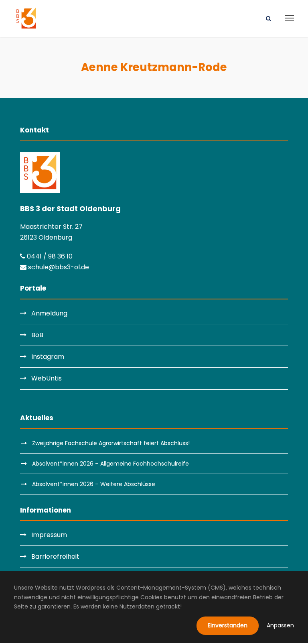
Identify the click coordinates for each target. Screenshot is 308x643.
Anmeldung (49, 313)
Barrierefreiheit (55, 556)
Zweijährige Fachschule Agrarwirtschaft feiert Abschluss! (111, 443)
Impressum (49, 534)
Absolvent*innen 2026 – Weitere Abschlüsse (93, 484)
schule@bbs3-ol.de (57, 267)
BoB (37, 335)
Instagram (47, 356)
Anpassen (280, 625)
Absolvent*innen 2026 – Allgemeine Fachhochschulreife (110, 464)
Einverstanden (227, 625)
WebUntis (46, 378)
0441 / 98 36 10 (49, 256)
